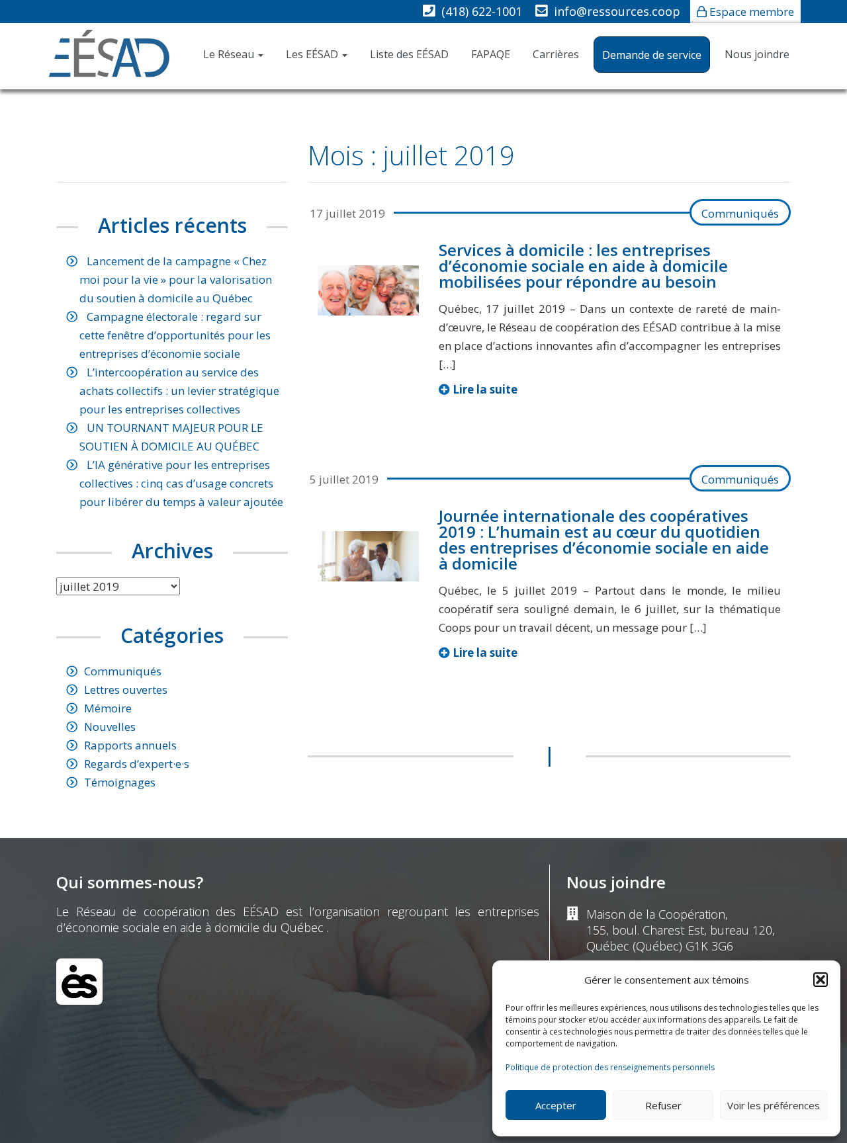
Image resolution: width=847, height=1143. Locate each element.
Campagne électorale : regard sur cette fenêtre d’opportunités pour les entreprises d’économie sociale (175, 335)
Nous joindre (757, 54)
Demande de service (651, 55)
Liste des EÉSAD (409, 54)
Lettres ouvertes (125, 689)
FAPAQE (490, 54)
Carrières (556, 54)
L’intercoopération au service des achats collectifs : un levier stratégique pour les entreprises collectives (179, 390)
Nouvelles (110, 726)
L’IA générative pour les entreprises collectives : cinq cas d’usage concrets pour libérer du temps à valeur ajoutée (181, 483)
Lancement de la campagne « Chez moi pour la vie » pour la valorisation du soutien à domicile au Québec (175, 279)
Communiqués (740, 213)
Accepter (555, 1105)
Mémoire (108, 708)
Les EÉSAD (313, 54)
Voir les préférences (773, 1105)
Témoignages (120, 782)
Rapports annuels (130, 745)
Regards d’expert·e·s (136, 763)
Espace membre (751, 11)
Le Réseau (230, 54)
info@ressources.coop (617, 11)
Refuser (663, 1105)
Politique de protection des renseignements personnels (610, 1067)
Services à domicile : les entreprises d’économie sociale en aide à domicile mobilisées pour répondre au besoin (583, 265)
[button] (820, 979)
